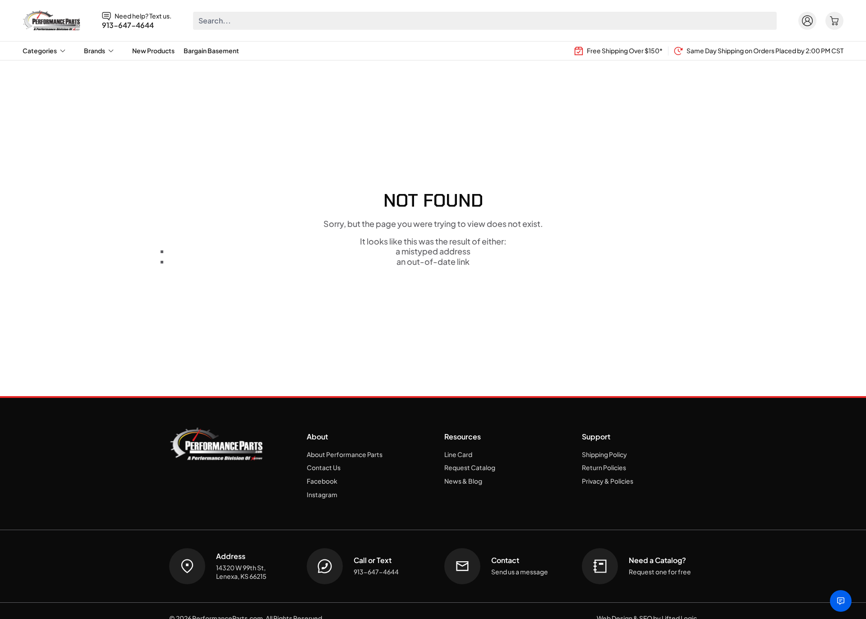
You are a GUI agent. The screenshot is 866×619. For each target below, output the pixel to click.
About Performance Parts (344, 454)
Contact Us (324, 467)
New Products (153, 50)
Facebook (322, 481)
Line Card (458, 454)
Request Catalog (469, 467)
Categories (40, 50)
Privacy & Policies (607, 481)
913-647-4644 (128, 25)
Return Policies (604, 467)
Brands (94, 50)
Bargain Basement (211, 50)
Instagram (322, 494)
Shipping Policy (604, 454)
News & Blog (463, 481)
